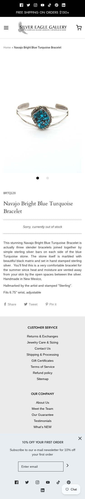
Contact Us (43, 348)
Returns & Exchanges (42, 336)
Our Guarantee (42, 415)
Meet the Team (42, 408)
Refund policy (42, 373)
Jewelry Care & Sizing (42, 342)
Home (7, 47)
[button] (42, 115)
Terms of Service (43, 367)
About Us (42, 402)
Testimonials (42, 421)
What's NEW (42, 427)
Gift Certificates (42, 360)
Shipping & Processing (43, 354)
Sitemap (43, 379)
